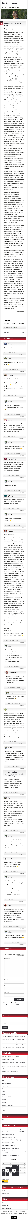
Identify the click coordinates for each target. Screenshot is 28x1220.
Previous (6, 332)
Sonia (10, 420)
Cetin (3, 1091)
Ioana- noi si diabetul (7, 1097)
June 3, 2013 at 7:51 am (12, 792)
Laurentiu (5, 1071)
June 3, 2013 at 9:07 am (12, 871)
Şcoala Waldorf (10, 1059)
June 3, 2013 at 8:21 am (12, 830)
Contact (4, 1190)
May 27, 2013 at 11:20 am (12, 475)
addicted (11, 859)
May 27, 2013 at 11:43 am (12, 508)
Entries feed (5, 1205)
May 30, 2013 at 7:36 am (12, 742)
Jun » (7, 1179)
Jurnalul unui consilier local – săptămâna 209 (13, 1036)
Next (23, 332)
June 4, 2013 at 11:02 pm (12, 926)
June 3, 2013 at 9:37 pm (12, 900)
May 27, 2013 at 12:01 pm (13, 490)
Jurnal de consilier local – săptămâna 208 (13, 1039)
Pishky (10, 798)
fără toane (9, 3)
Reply (22, 355)
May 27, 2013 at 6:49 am (12, 369)
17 (17, 1170)
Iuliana (10, 375)
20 (3, 1172)
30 (14, 1175)
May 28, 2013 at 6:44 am (13, 687)
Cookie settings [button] (21, 1215)
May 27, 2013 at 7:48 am (12, 395)
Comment (7, 958)
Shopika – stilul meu (7, 1105)
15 (10, 1170)
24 (17, 1172)
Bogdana (4, 1088)
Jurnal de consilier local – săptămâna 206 (13, 1044)
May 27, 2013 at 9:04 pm (12, 640)
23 (14, 1172)
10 (17, 1168)
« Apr (3, 1179)
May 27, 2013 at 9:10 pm (12, 666)
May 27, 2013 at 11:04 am (13, 414)
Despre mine (5, 1193)
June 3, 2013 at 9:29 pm (12, 853)
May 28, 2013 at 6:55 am (14, 703)
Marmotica (12, 459)
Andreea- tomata (6, 1083)
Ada (3, 1080)
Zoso (3, 1110)
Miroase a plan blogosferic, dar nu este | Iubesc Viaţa (14, 774)
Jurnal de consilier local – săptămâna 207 (13, 1042)
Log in (3, 1202)
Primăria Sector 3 (6, 1120)
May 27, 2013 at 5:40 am (12, 353)
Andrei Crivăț (5, 1086)
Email (6, 986)
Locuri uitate (15, 1056)
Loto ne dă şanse (13, 1071)
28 (7, 1175)
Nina (16, 327)
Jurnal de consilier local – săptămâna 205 (13, 1047)
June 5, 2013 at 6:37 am (12, 942)
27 (3, 1175)
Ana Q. (10, 906)
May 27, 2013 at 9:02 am (12, 436)
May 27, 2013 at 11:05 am (13, 453)
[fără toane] (14, 14)
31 (17, 1175)
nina (9, 359)
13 (3, 1170)
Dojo (3, 1094)
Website (6, 992)
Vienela (10, 709)
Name (6, 979)
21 (7, 1172)
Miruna (4, 1102)
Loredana (4, 1099)
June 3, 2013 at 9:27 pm (12, 766)
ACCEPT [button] (14, 1217)
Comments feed (6, 1208)
